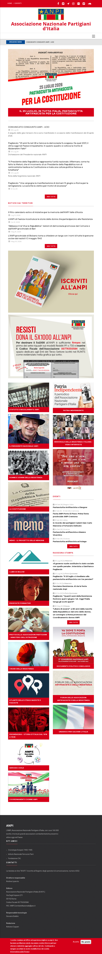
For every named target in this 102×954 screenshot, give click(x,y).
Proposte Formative (20, 603)
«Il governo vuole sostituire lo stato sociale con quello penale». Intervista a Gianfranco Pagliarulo (73, 566)
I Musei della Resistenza (21, 669)
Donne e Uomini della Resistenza (25, 477)
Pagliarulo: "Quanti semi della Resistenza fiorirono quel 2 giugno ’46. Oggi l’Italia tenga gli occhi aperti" (72, 599)
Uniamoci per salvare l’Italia (73, 732)
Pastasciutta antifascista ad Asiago (70, 541)
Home (9, 3)
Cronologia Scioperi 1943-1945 (20, 850)
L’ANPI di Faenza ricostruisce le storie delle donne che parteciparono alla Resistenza (50, 219)
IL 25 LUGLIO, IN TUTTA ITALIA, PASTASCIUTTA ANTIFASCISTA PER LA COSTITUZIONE (51, 112)
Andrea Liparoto (12, 881)
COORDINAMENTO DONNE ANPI (23, 799)
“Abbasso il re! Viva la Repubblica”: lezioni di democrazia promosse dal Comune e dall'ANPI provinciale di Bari (49, 227)
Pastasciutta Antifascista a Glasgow (70, 507)
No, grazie (86, 942)
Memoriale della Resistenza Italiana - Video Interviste (73, 443)
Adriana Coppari (12, 927)
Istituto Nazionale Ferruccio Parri (21, 854)
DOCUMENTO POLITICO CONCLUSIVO (73, 666)
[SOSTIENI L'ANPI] (51, 346)
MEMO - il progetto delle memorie (26, 540)
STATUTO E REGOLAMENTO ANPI (24, 410)
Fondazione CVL (14, 858)
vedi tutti (73, 546)
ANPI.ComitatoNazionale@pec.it (22, 906)
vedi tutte (51, 196)
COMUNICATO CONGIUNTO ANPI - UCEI (28, 127)
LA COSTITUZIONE (17, 509)
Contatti (18, 3)
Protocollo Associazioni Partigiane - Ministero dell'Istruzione (28, 636)
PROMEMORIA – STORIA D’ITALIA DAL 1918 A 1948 (28, 735)
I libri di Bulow (17, 572)
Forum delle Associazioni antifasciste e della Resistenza (73, 699)
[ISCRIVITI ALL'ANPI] (51, 282)
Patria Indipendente (73, 410)
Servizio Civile (16, 768)
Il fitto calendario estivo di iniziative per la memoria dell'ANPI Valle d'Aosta (45, 212)
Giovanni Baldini (12, 916)
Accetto (76, 942)
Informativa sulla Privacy (19, 952)
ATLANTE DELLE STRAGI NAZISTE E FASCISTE (25, 701)
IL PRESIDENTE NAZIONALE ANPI (23, 446)
